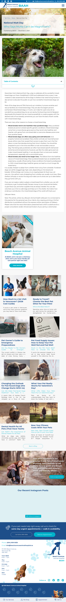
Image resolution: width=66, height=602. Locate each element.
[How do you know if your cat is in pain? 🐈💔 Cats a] (25, 500)
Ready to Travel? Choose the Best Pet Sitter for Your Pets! (43, 301)
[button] (61, 81)
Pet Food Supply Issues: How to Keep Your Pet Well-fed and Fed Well (43, 342)
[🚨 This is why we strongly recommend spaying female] (56, 500)
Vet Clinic (7, 18)
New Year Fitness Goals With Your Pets (41, 426)
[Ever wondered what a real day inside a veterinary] (40, 500)
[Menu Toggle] (63, 5)
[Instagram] (2, 1)
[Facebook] (5, 1)
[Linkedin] (8, 1)
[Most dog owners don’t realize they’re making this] (9, 500)
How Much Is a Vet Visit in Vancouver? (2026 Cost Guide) (14, 301)
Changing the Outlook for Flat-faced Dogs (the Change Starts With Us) (13, 385)
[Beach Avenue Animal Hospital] (15, 5)
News (13, 18)
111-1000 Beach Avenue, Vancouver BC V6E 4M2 (9, 550)
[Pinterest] (11, 1)
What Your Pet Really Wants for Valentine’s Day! (42, 385)
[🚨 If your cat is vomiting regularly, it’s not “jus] (9, 509)
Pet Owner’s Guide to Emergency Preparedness (12, 342)
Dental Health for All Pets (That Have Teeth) (12, 427)
